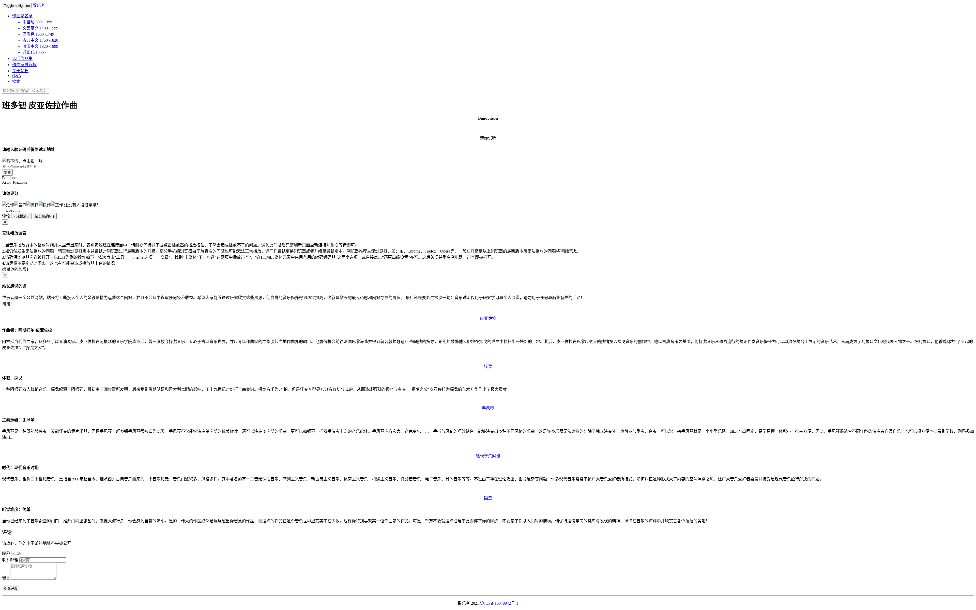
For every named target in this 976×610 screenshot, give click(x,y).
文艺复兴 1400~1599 (40, 28)
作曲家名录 (22, 16)
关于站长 (20, 71)
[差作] (20, 204)
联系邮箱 (10, 560)
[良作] (45, 204)
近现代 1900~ (34, 52)
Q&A (16, 75)
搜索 (16, 81)
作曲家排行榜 (24, 64)
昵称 (6, 553)
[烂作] (8, 204)
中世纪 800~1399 (37, 22)
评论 (6, 216)
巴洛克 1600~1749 (38, 34)
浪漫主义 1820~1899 (40, 46)
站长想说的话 (45, 216)
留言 (6, 578)
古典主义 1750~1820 (40, 40)
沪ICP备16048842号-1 (499, 603)
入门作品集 (22, 58)
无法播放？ (21, 216)
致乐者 (39, 5)
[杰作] (57, 204)
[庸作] (32, 204)
